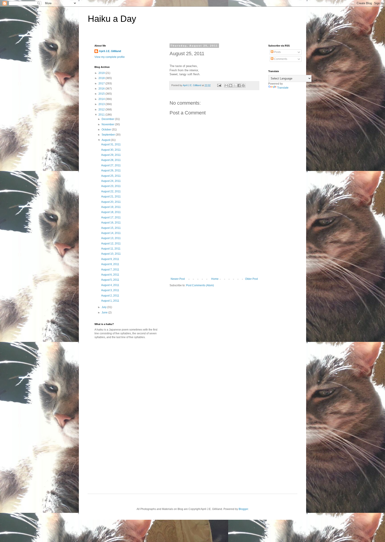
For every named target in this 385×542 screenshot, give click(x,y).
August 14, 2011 (111, 233)
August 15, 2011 (111, 227)
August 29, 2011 (111, 154)
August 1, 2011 (110, 300)
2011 (101, 114)
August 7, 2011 (110, 269)
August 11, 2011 (111, 248)
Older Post (251, 278)
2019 (101, 73)
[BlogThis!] (230, 85)
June (105, 312)
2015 (101, 93)
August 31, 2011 (111, 144)
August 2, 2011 (110, 295)
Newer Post (178, 278)
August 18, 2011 (111, 212)
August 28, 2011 (111, 160)
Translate (283, 87)
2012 (101, 109)
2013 (101, 104)
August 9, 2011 (110, 259)
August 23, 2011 (111, 186)
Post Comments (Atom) (200, 285)
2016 (101, 88)
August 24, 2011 (111, 181)
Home (215, 278)
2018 (101, 78)
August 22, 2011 (111, 191)
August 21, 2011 (111, 196)
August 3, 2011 (110, 290)
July (104, 307)
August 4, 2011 (110, 285)
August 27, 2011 (111, 165)
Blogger (243, 509)
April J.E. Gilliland (110, 51)
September (109, 134)
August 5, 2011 (110, 279)
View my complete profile (109, 57)
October (107, 129)
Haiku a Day (112, 19)
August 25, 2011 (111, 175)
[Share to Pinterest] (243, 85)
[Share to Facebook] (239, 85)
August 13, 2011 (111, 238)
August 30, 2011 (111, 149)
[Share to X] (235, 85)
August (106, 140)
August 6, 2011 (110, 274)
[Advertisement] (214, 244)
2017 (101, 83)
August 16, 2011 (111, 222)
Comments (280, 59)
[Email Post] (219, 85)
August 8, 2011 (110, 264)
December (108, 119)
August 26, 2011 (111, 170)
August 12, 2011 (111, 243)
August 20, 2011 (111, 201)
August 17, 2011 (111, 217)
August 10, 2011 (111, 253)
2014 (101, 99)
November (108, 124)
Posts (277, 52)
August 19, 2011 (111, 207)
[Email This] (226, 85)
